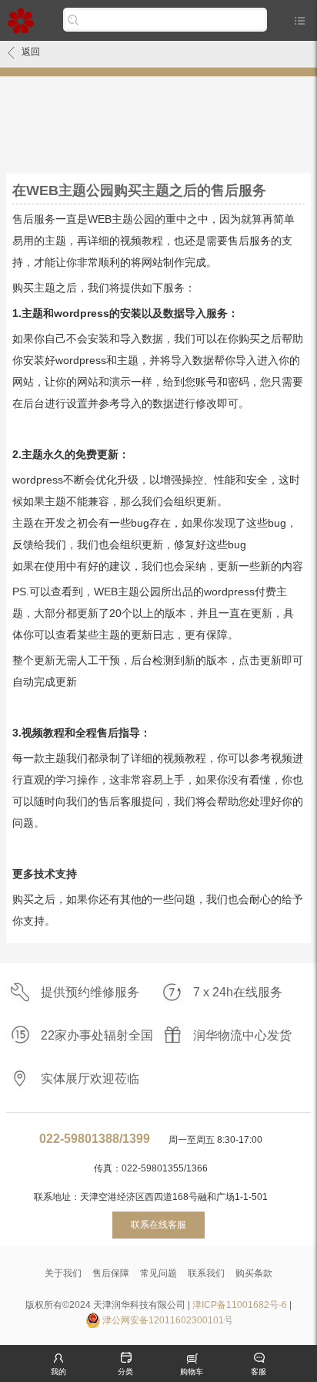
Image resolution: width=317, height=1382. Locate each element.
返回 (31, 51)
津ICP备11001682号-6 (239, 1304)
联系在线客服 (158, 1224)
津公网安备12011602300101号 (167, 1320)
